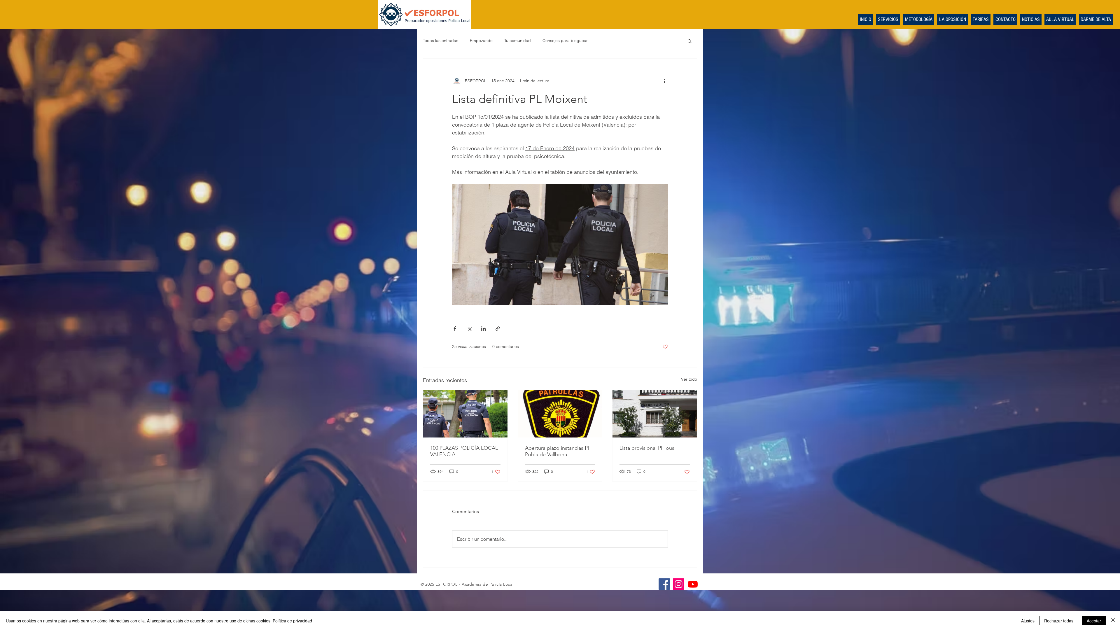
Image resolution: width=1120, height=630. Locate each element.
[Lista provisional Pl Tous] (654, 414)
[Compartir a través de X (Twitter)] (469, 328)
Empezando (481, 40)
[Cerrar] (1113, 620)
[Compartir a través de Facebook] (455, 328)
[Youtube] (693, 584)
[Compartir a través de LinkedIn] (483, 328)
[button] (689, 40)
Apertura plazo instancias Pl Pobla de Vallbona (557, 451)
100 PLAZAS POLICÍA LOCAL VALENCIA (464, 451)
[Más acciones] (664, 80)
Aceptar (1094, 621)
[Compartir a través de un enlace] (498, 328)
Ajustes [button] (1028, 621)
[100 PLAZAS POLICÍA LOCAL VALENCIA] (465, 414)
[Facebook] (664, 584)
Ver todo (689, 379)
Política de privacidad (292, 621)
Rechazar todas (1058, 621)
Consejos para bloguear (565, 40)
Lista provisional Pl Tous (647, 448)
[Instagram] (678, 584)
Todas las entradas (440, 40)
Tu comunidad (517, 40)
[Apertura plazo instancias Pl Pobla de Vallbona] (560, 414)
